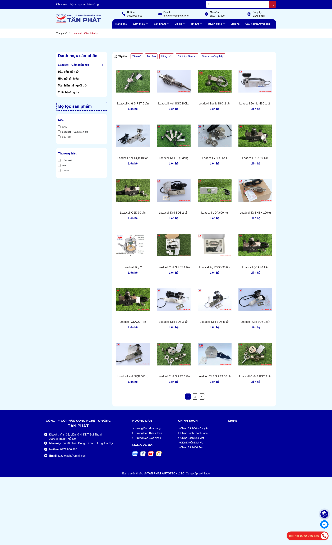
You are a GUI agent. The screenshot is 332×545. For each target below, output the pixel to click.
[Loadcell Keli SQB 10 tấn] (133, 136)
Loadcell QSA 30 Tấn (255, 158)
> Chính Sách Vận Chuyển (193, 428)
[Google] (159, 453)
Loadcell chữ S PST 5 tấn (133, 103)
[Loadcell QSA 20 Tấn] (133, 300)
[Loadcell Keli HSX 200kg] (174, 81)
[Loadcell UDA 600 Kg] (215, 190)
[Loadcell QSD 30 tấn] (133, 190)
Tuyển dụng (215, 23)
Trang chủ (121, 23)
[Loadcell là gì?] (133, 245)
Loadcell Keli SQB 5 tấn (214, 321)
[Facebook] (143, 453)
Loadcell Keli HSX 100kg (255, 212)
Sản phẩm (160, 23)
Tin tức (195, 23)
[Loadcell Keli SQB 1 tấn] (255, 300)
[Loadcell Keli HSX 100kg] (255, 190)
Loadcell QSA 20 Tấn (133, 321)
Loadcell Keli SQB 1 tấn (255, 321)
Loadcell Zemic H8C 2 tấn (214, 103)
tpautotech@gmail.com (176, 15)
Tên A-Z (136, 56)
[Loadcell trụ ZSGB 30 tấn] (215, 245)
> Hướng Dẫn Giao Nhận (146, 437)
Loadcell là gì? (133, 267)
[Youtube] (151, 453)
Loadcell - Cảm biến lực (73, 64)
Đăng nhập (259, 15)
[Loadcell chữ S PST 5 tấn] (133, 81)
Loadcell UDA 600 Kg (214, 212)
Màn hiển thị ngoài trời (72, 85)
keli (64, 165)
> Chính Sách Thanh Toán (193, 433)
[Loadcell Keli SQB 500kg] (133, 354)
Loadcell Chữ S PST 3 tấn (174, 376)
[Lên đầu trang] (324, 503)
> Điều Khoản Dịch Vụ (190, 442)
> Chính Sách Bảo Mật (191, 437)
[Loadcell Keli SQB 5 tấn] (215, 300)
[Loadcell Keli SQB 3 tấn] (174, 300)
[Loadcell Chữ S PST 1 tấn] (174, 245)
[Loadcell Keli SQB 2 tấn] (174, 190)
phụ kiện (66, 136)
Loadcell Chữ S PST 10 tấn (215, 376)
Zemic (65, 170)
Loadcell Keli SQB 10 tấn (132, 158)
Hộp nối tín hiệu (68, 78)
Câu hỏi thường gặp (257, 23)
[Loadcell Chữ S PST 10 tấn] (215, 354)
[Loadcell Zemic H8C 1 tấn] (255, 81)
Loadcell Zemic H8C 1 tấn (255, 103)
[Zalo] (135, 453)
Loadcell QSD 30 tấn (133, 212)
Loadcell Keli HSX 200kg (173, 103)
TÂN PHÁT (68, 160)
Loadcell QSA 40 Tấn (255, 267)
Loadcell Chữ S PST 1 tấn (174, 267)
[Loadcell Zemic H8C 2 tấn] (215, 81)
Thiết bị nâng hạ (68, 92)
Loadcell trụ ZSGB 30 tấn (214, 267)
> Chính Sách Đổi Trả (190, 447)
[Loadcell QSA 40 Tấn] (255, 245)
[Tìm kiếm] (272, 4)
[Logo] (78, 18)
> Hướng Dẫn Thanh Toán (147, 433)
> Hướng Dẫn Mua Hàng (146, 428)
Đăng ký (257, 12)
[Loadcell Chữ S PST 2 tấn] (255, 354)
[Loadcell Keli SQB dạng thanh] (174, 136)
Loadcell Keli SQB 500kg (132, 376)
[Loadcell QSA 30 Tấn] (255, 136)
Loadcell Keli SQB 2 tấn (173, 212)
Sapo (206, 473)
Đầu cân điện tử (68, 71)
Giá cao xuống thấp (212, 56)
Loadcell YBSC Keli (214, 158)
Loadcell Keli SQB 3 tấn (173, 321)
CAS (64, 126)
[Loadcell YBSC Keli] (215, 136)
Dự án (178, 23)
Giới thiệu (139, 23)
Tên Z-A (151, 56)
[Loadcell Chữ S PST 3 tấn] (174, 354)
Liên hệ (235, 23)
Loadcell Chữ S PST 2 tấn (255, 376)
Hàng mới (166, 56)
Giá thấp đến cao (187, 56)
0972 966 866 (134, 15)
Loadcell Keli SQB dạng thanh (173, 158)
